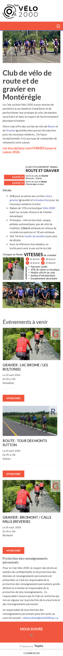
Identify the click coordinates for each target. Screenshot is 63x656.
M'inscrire (13, 398)
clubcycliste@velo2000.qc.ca (40, 617)
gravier (14, 200)
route (48, 196)
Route (51, 126)
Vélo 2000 (49, 208)
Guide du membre (35, 236)
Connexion (31, 653)
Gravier (10, 130)
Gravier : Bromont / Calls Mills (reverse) (27, 519)
